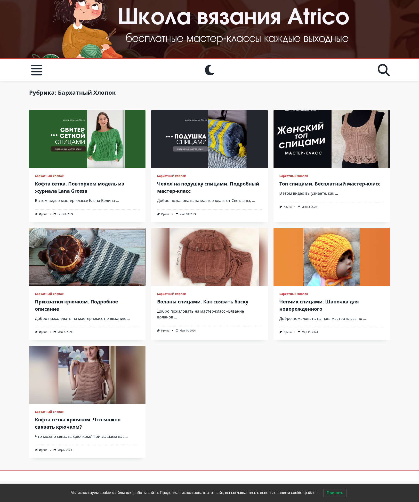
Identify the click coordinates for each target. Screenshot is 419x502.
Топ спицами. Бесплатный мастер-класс (329, 183)
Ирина (43, 214)
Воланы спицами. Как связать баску (202, 301)
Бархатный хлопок (49, 176)
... (117, 200)
